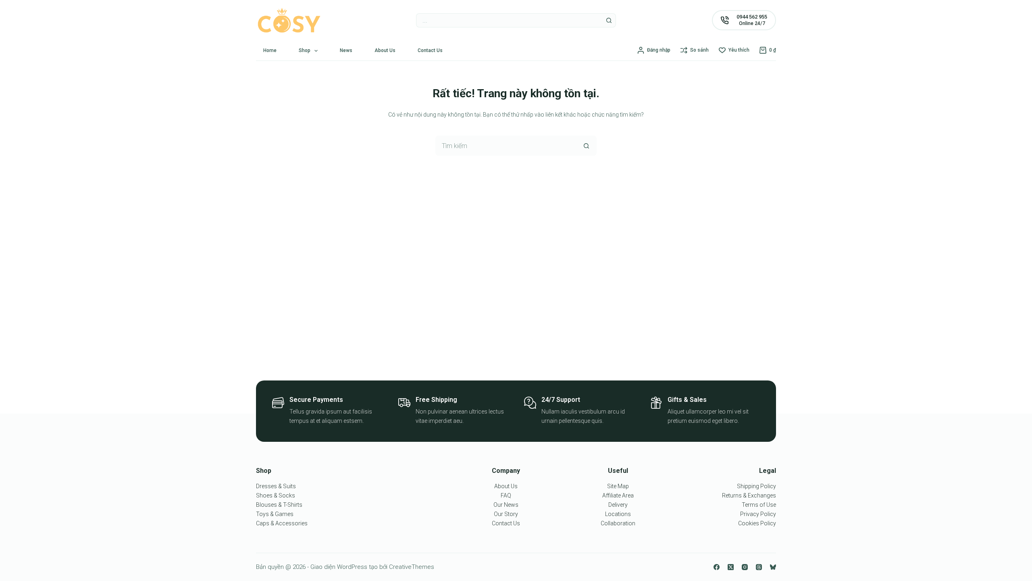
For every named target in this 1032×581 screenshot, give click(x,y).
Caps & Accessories (282, 523)
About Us (385, 50)
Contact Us (430, 50)
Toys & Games (274, 514)
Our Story (506, 514)
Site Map (618, 486)
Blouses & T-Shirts (279, 505)
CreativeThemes (411, 567)
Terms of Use (759, 505)
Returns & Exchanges (749, 495)
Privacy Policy (758, 514)
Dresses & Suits (276, 486)
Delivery (618, 505)
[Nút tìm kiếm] (609, 20)
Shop (304, 50)
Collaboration (618, 523)
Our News (505, 505)
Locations (618, 514)
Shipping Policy (756, 486)
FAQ (506, 495)
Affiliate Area (618, 495)
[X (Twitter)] (731, 567)
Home (270, 50)
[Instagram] (745, 567)
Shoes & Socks (275, 495)
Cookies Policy (757, 523)
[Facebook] (717, 567)
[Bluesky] (773, 567)
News (346, 50)
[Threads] (759, 567)
